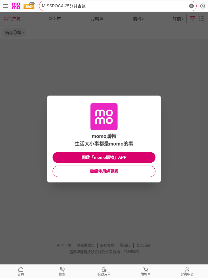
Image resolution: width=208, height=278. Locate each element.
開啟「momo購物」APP (104, 157)
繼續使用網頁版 (104, 171)
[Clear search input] (191, 6)
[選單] (5, 6)
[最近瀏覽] (202, 6)
